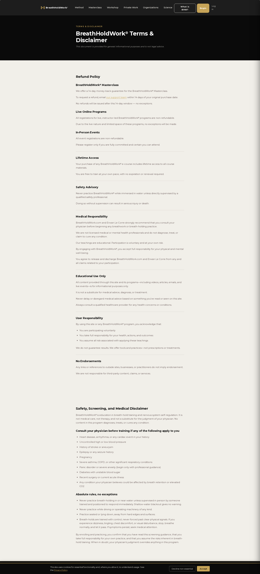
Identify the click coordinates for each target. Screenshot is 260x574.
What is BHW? (185, 8)
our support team (116, 97)
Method (79, 7)
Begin (203, 8)
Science (168, 7)
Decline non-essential (182, 569)
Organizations (150, 7)
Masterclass (95, 7)
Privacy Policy (60, 570)
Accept (203, 569)
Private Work (131, 7)
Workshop (112, 7)
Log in (214, 7)
